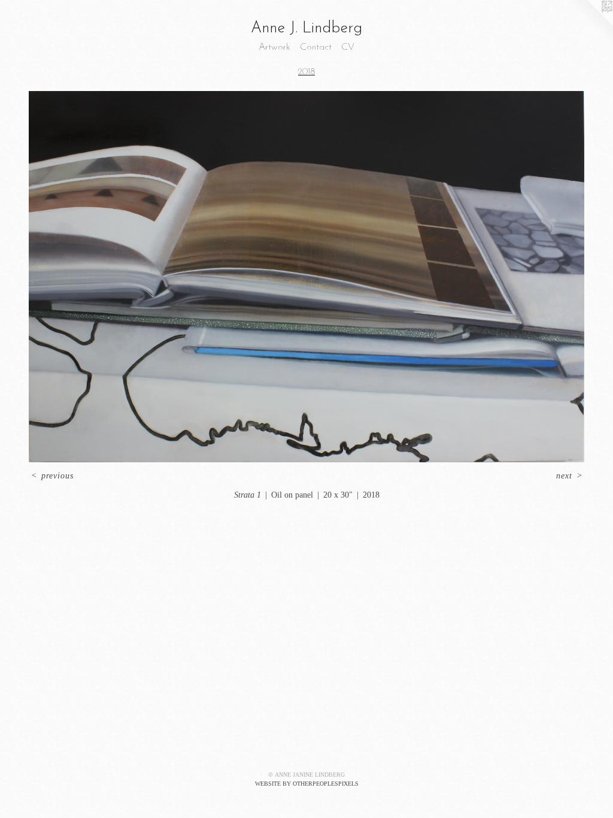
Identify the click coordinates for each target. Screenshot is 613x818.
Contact (316, 47)
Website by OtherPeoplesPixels (307, 783)
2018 (306, 72)
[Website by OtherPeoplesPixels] (589, 24)
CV (347, 47)
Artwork (274, 47)
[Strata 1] (306, 276)
